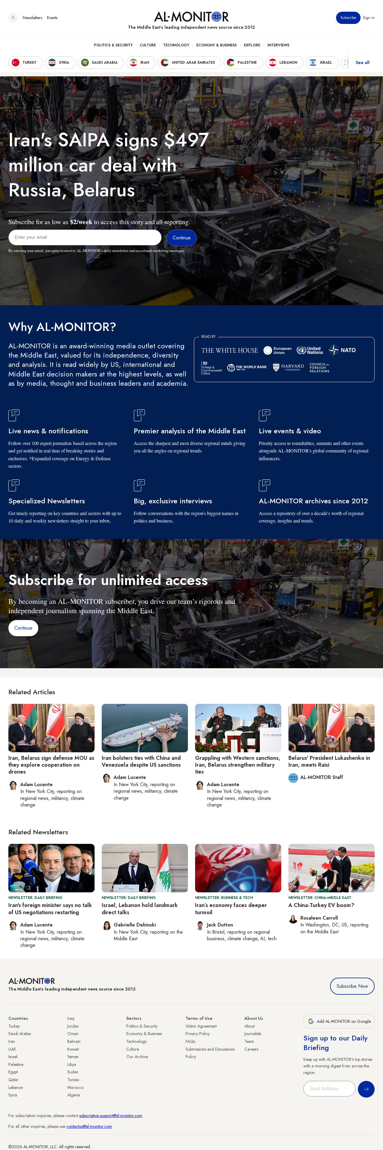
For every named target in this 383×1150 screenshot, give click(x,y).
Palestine (15, 1064)
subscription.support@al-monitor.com (110, 1116)
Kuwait (73, 1049)
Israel (12, 1057)
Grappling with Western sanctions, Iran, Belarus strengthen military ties (237, 765)
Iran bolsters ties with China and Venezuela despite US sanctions (141, 761)
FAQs (190, 1041)
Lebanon (15, 1087)
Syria (12, 1095)
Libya (71, 1064)
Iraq (70, 1018)
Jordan (73, 1026)
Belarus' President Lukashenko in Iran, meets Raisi (329, 761)
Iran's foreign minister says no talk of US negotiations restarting (50, 908)
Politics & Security (113, 45)
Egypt (13, 1072)
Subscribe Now (352, 986)
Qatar (13, 1080)
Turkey (14, 1026)
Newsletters (32, 18)
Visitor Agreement (201, 1026)
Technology (176, 45)
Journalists (252, 1034)
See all (363, 63)
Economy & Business (216, 45)
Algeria (73, 1095)
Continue (23, 628)
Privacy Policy (198, 1034)
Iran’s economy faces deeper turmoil (231, 908)
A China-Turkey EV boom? (321, 905)
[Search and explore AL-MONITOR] (13, 17)
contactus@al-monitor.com (89, 1126)
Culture (148, 45)
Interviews (278, 45)
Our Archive (137, 1057)
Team (249, 1041)
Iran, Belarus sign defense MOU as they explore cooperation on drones (51, 765)
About (249, 1026)
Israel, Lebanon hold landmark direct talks (140, 908)
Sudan (72, 1072)
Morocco (75, 1087)
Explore (252, 45)
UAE (12, 1049)
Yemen (73, 1057)
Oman (72, 1034)
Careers (251, 1049)
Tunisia (73, 1080)
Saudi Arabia (19, 1034)
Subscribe (348, 17)
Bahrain (73, 1041)
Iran (11, 1041)
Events (52, 18)
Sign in (369, 17)
